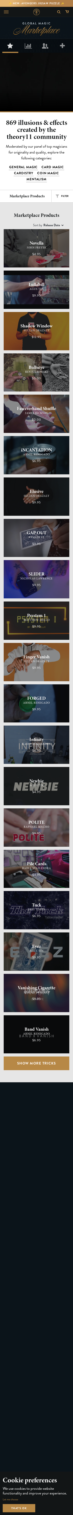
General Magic (23, 167)
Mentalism (36, 179)
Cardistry (23, 173)
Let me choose (10, 1499)
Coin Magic (48, 173)
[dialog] (36, 1493)
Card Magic (52, 167)
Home (36, 12)
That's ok (19, 1508)
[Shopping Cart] (68, 12)
